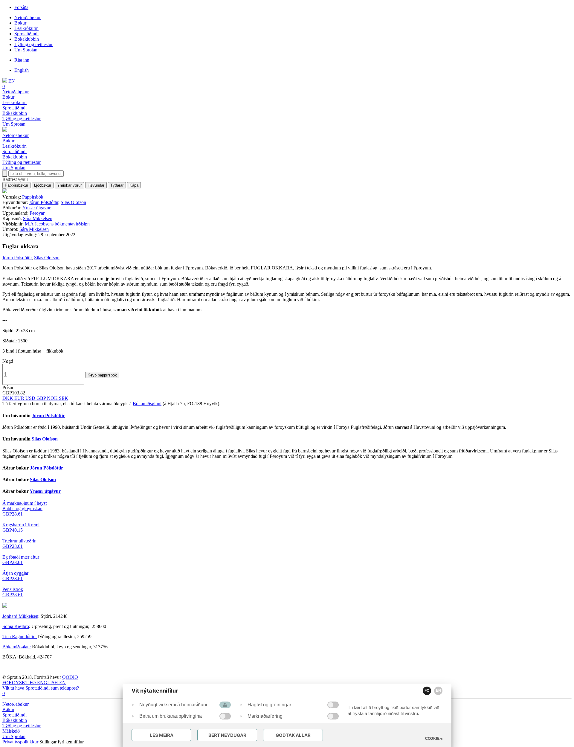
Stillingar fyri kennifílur (61, 741)
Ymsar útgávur (36, 207)
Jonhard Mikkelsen (20, 616)
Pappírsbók (32, 196)
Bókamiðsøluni (147, 403)
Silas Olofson (73, 202)
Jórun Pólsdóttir (43, 202)
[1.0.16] (433, 738)
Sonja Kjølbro (15, 626)
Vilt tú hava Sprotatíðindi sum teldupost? (40, 687)
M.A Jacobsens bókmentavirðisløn (57, 223)
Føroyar (37, 213)
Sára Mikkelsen (37, 218)
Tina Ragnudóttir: (19, 636)
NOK (53, 398)
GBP (41, 398)
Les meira (161, 735)
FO (427, 690)
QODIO (70, 677)
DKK (8, 398)
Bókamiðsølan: (16, 646)
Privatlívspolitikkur (20, 741)
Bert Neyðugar (227, 735)
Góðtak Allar (293, 735)
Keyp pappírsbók (102, 375)
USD (30, 398)
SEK (63, 398)
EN (438, 690)
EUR (19, 398)
